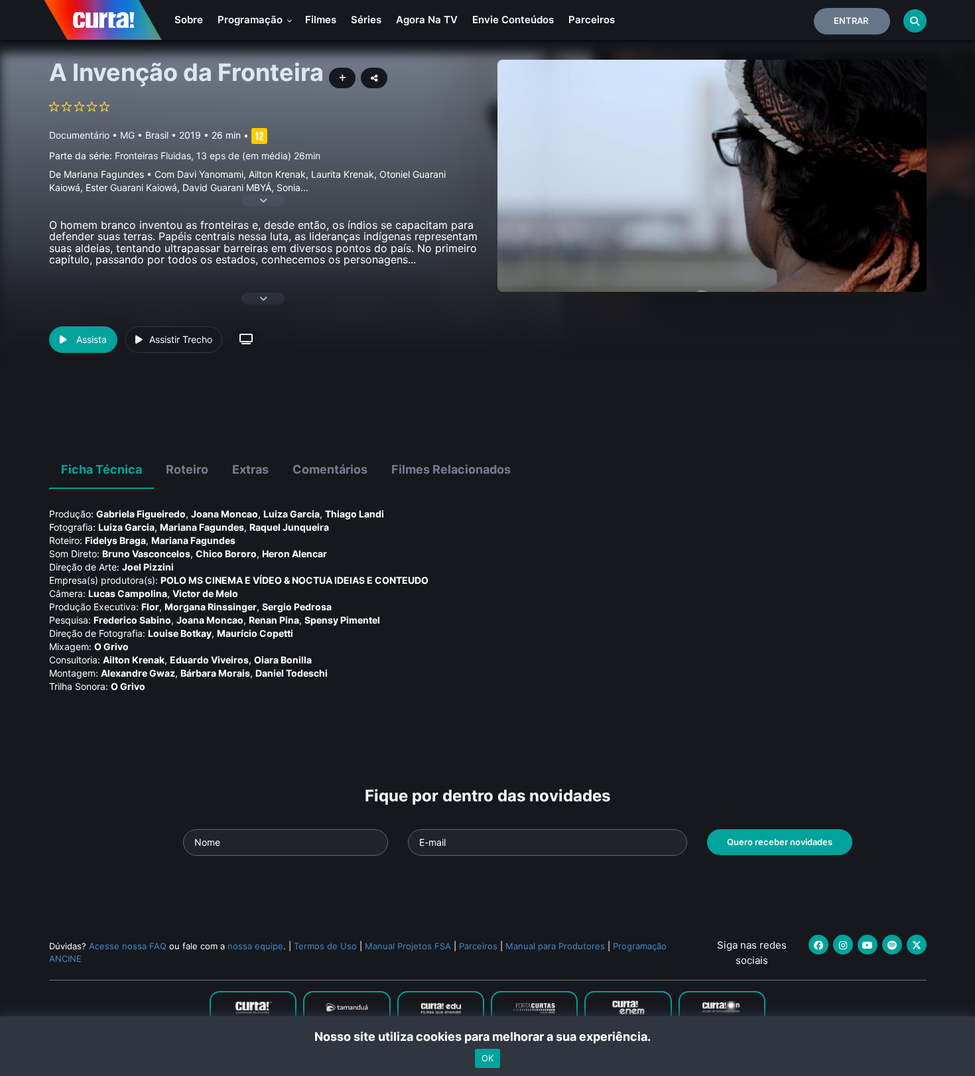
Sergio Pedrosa (297, 606)
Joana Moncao (224, 513)
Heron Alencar (294, 553)
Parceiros (591, 19)
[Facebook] (818, 945)
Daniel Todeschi (291, 673)
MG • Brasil (144, 135)
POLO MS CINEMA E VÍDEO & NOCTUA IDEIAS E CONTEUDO (294, 580)
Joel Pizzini (148, 566)
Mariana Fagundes (202, 527)
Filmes (320, 19)
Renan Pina (274, 620)
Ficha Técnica (101, 469)
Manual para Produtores (555, 946)
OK (487, 1058)
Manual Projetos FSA (408, 946)
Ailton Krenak (133, 659)
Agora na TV (427, 19)
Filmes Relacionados (451, 469)
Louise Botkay (180, 633)
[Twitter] (917, 945)
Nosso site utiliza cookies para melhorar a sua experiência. (487, 1036)
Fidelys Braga (115, 540)
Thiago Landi (354, 513)
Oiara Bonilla (283, 659)
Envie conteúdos (513, 19)
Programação (251, 19)
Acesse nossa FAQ (127, 946)
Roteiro (187, 469)
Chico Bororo (226, 553)
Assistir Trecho (180, 339)
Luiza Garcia (291, 513)
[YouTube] (868, 945)
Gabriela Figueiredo (141, 513)
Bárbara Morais (215, 673)
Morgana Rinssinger (210, 606)
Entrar (851, 20)
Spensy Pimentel (342, 620)
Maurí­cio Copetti (255, 633)
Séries (366, 19)
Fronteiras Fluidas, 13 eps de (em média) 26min (217, 155)
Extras (250, 469)
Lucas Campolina (127, 593)
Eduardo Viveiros (209, 659)
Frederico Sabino (132, 620)
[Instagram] (843, 945)
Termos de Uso (325, 946)
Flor (150, 606)
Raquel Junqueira (289, 527)
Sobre (188, 19)
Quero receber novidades (779, 842)
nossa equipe (255, 946)
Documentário (79, 135)
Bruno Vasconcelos (146, 553)
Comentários (329, 469)
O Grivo (111, 646)
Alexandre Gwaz (138, 673)
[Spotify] (892, 945)
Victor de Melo (205, 593)
